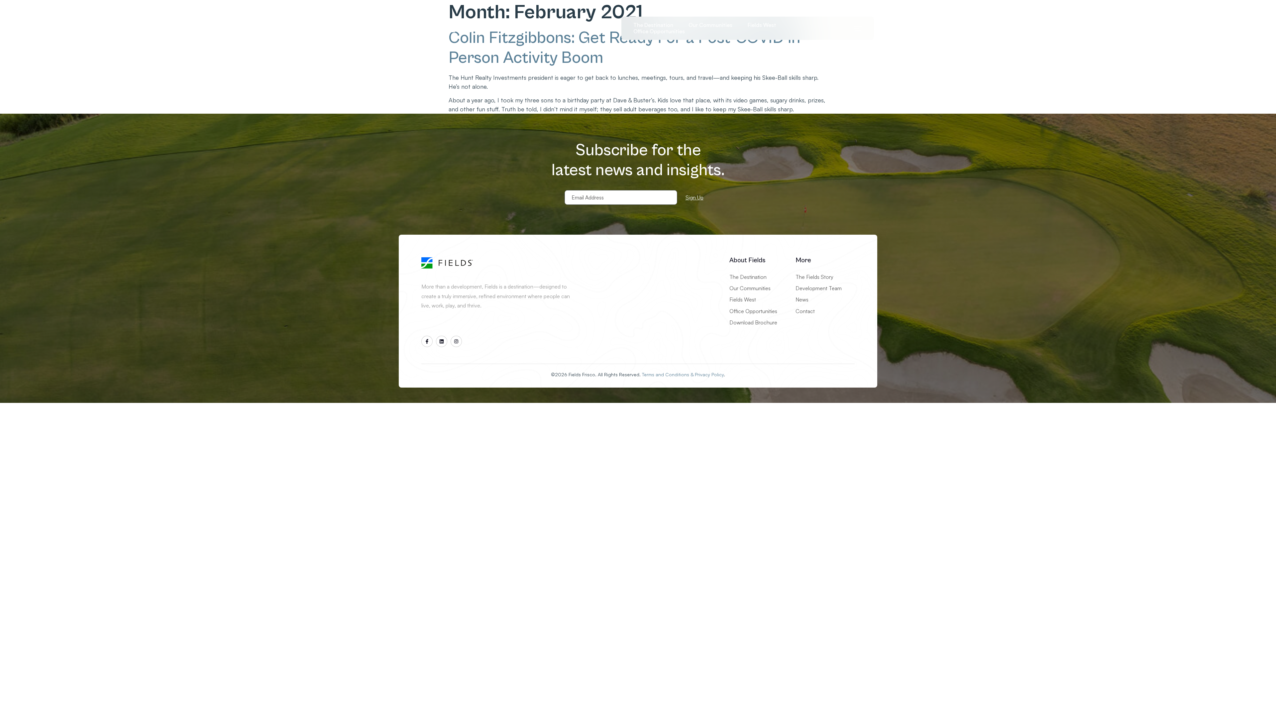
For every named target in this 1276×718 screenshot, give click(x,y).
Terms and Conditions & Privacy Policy (683, 374)
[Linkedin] (441, 341)
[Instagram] (456, 341)
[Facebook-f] (427, 341)
